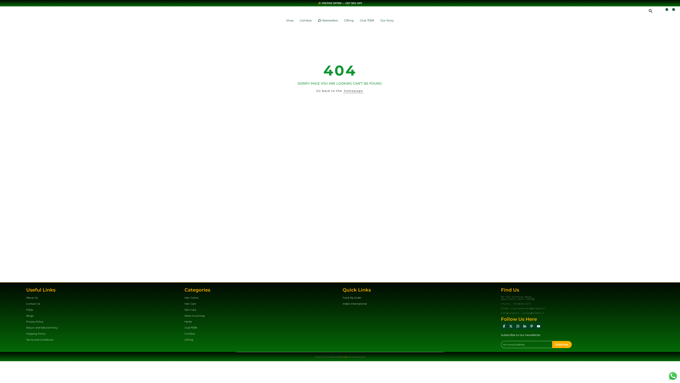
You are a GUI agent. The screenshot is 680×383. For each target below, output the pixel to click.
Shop (290, 20)
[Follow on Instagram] (518, 326)
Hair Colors (191, 297)
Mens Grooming (195, 315)
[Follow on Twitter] (511, 326)
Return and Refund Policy (42, 327)
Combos (306, 20)
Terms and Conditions (39, 339)
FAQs (29, 309)
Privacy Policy (34, 321)
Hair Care (190, 303)
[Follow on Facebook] (504, 326)
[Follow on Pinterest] (532, 326)
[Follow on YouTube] (539, 326)
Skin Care (190, 309)
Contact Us (33, 303)
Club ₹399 (367, 20)
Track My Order (352, 297)
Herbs (188, 321)
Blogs (29, 315)
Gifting (349, 20)
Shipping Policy (36, 333)
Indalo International (355, 303)
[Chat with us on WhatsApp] (673, 375)
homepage (353, 91)
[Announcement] (340, 3)
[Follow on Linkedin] (525, 326)
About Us (32, 297)
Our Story (387, 20)
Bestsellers (330, 20)
